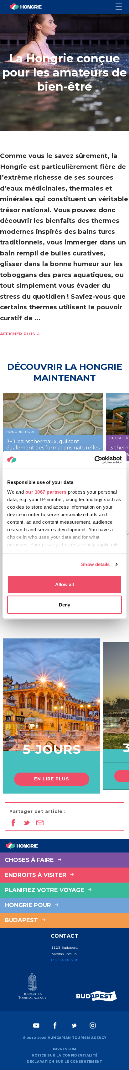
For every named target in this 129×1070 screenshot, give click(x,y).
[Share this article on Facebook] (13, 823)
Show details (95, 564)
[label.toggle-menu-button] (122, 7)
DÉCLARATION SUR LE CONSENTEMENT (64, 1062)
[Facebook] (55, 1025)
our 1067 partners (46, 492)
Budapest (22, 920)
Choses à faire (30, 860)
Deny (64, 604)
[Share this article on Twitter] (26, 823)
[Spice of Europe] (96, 996)
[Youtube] (36, 1025)
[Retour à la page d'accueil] (26, 6)
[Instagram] (93, 1025)
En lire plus (51, 779)
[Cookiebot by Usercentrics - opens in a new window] (94, 460)
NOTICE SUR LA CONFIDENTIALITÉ (65, 1055)
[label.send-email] (40, 823)
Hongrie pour (29, 905)
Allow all (64, 584)
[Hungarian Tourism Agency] (32, 987)
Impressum (64, 1049)
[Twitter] (74, 1025)
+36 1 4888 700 (64, 960)
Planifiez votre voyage (45, 890)
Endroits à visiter (36, 875)
